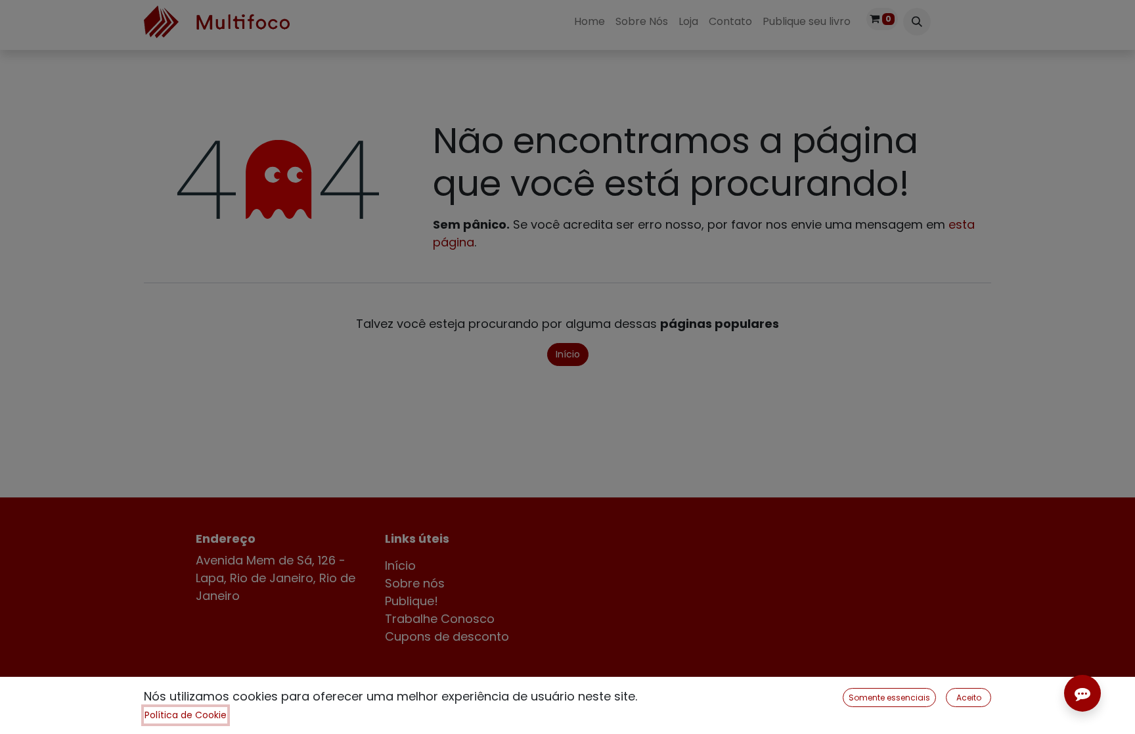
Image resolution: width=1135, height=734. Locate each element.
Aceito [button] (968, 697)
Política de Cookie (186, 715)
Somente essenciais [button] (889, 697)
